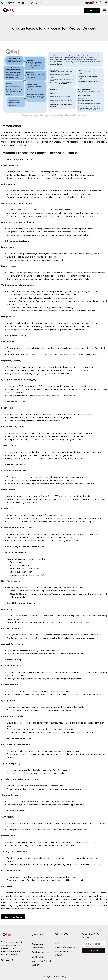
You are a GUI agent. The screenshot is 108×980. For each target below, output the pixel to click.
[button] (104, 10)
